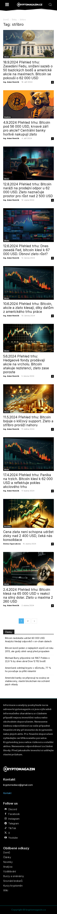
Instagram (13, 818)
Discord (12, 809)
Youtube (13, 837)
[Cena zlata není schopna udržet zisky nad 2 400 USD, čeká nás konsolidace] (28, 513)
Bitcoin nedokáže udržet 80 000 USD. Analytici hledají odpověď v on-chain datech (28, 640)
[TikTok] (5, 828)
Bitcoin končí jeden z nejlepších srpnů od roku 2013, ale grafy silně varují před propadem (29, 650)
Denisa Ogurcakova (12, 544)
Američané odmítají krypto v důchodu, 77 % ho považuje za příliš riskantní (28, 669)
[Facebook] (5, 814)
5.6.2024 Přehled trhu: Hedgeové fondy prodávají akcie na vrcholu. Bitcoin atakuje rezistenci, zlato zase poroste (26, 364)
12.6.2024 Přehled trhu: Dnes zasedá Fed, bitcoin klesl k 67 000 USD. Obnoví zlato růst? (26, 250)
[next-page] (34, 621)
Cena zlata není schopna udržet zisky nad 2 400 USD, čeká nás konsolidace (28, 536)
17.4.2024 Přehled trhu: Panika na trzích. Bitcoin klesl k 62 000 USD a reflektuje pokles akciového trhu (28, 481)
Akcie (6, 57)
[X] (5, 833)
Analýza (7, 117)
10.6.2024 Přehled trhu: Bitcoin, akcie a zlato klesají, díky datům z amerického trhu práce (28, 308)
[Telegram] (5, 823)
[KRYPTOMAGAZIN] (29, 5)
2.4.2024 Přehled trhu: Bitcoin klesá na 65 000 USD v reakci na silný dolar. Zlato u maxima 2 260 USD (28, 595)
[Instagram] (5, 818)
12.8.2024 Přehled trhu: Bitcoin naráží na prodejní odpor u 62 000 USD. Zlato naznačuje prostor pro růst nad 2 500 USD (28, 190)
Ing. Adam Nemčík (11, 82)
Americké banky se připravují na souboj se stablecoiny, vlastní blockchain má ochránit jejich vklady (27, 681)
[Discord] (5, 809)
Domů (6, 19)
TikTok (12, 828)
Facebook (14, 814)
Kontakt (7, 793)
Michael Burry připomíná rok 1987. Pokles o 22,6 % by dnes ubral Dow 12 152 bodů (27, 660)
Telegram (13, 823)
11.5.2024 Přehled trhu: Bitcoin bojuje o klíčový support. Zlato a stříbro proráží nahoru (28, 421)
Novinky (7, 526)
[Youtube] (5, 837)
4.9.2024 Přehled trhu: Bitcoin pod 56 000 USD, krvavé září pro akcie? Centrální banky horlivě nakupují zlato (26, 128)
